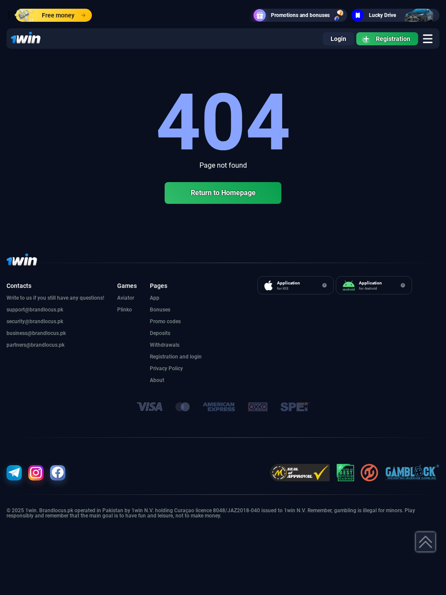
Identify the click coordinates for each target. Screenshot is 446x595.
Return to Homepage (223, 193)
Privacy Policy (166, 368)
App (154, 298)
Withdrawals (164, 345)
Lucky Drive (382, 15)
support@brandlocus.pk (35, 310)
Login (338, 38)
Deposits (160, 333)
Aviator (125, 298)
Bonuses (160, 309)
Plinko (124, 309)
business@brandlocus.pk (36, 333)
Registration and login (176, 356)
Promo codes (165, 321)
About (157, 380)
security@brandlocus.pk (35, 321)
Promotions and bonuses (300, 15)
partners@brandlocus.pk (35, 345)
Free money (58, 15)
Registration (393, 38)
